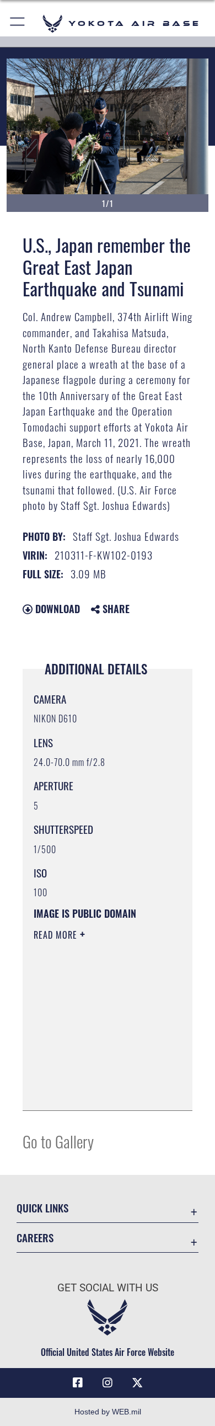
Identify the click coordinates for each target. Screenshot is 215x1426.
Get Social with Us (107, 1287)
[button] (18, 23)
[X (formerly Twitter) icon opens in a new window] (137, 1383)
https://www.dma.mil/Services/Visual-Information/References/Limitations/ (101, 1089)
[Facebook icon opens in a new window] (77, 1383)
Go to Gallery (58, 1141)
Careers (35, 1238)
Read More (57, 934)
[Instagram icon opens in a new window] (107, 1383)
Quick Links (42, 1208)
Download (56, 609)
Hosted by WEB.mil (107, 1411)
